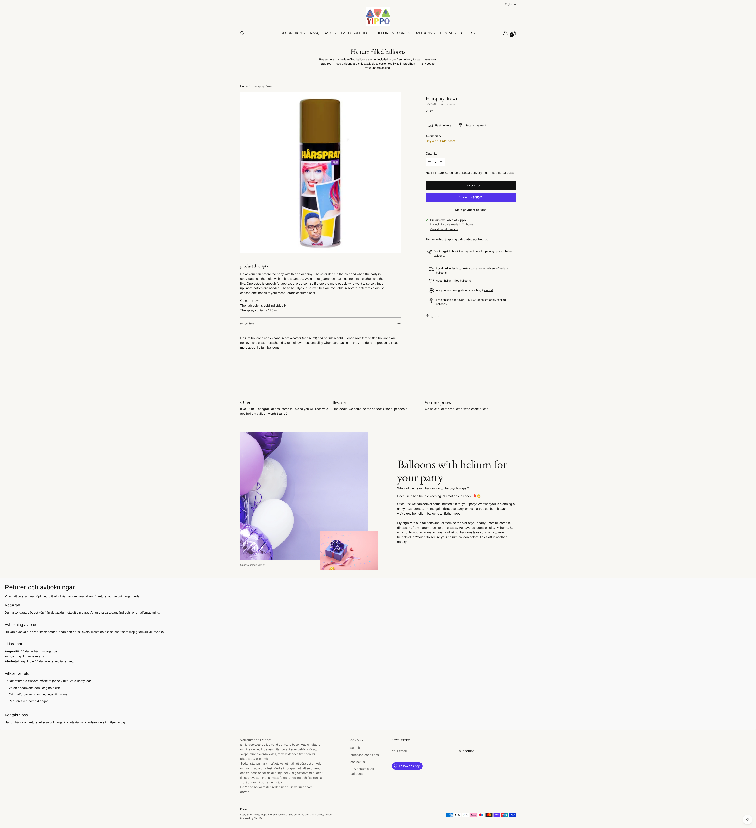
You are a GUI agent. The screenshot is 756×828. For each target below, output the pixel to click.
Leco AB (432, 104)
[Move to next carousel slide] (512, 378)
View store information (444, 229)
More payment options (470, 209)
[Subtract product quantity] (429, 162)
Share (436, 316)
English (509, 4)
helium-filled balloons (457, 280)
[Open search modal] (242, 33)
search (355, 747)
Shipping (450, 239)
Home (244, 86)
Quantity (431, 153)
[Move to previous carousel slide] (503, 378)
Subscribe (466, 751)
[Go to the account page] (505, 33)
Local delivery (472, 172)
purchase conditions (364, 755)
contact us (357, 762)
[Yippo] (378, 16)
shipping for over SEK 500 (459, 299)
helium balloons (268, 347)
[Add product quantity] (441, 162)
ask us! (488, 290)
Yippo (263, 814)
